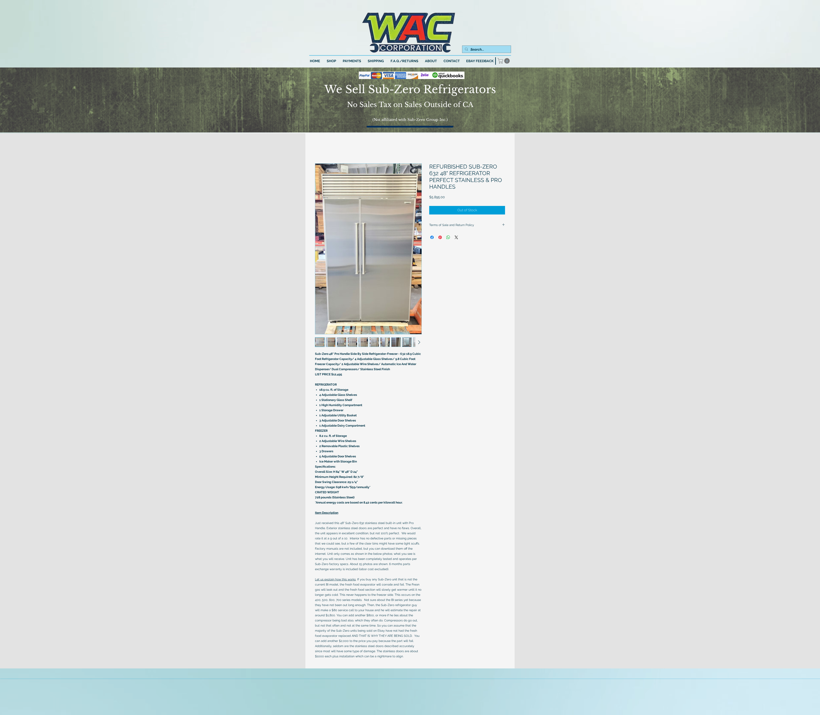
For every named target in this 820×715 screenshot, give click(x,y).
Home (320, 149)
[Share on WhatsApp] (448, 238)
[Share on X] (456, 238)
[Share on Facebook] (432, 238)
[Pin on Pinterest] (440, 238)
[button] (504, 61)
